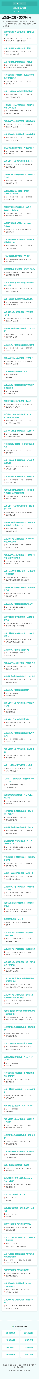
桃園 (14, 11)
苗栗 (25, 11)
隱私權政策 (26, 1370)
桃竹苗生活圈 (19, 7)
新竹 (19, 11)
